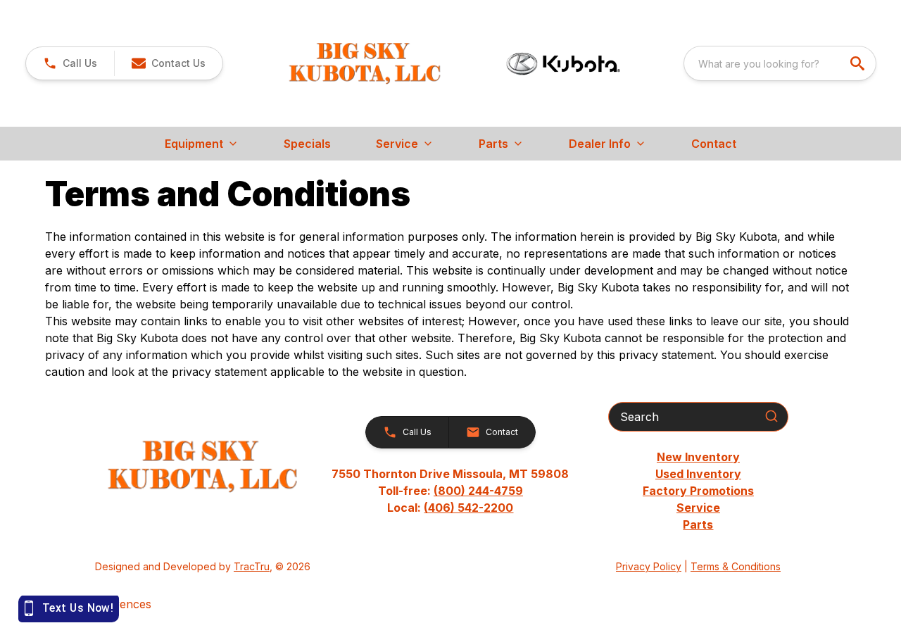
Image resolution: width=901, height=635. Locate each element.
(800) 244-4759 (478, 491)
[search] (859, 63)
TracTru (252, 566)
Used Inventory (698, 474)
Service (698, 508)
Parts (698, 524)
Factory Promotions (698, 491)
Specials (307, 144)
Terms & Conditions (736, 566)
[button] (70, 63)
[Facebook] (450, 566)
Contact (713, 144)
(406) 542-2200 (468, 508)
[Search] (771, 416)
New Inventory (698, 457)
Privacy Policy (648, 566)
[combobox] (780, 63)
